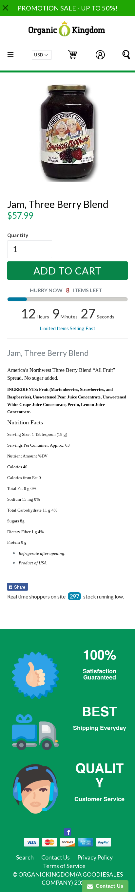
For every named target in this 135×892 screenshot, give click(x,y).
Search (25, 857)
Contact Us (55, 857)
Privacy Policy (95, 857)
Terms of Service (64, 865)
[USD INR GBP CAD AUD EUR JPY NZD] (42, 55)
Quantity (17, 235)
